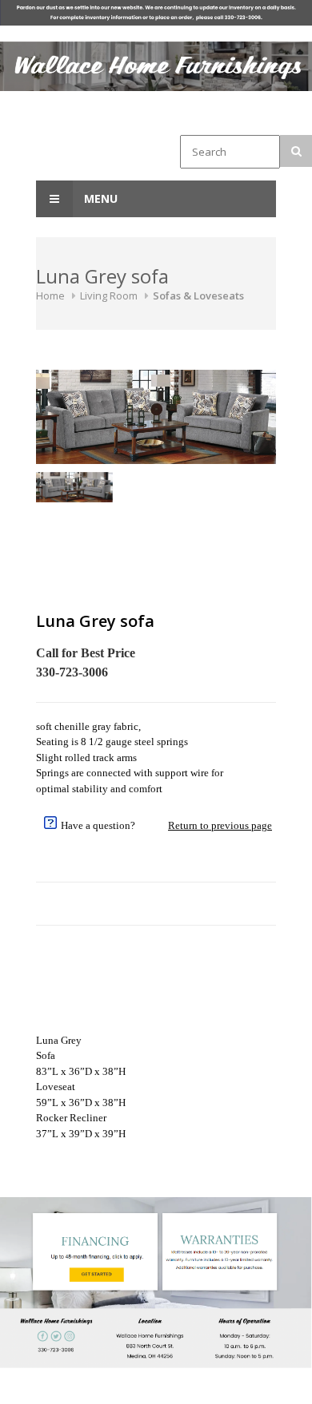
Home (50, 295)
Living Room (109, 295)
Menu (99, 198)
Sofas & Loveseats (198, 295)
